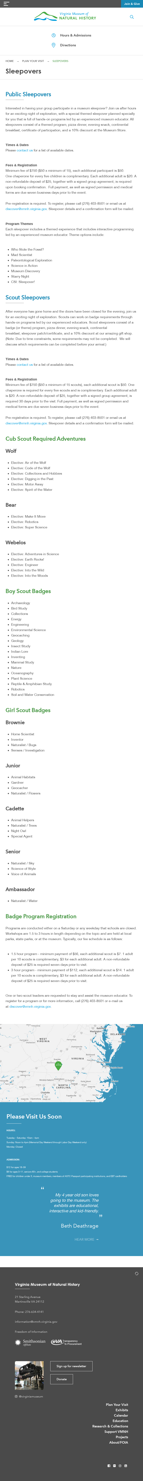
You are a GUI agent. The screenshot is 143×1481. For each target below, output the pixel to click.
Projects (122, 1437)
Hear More (85, 1239)
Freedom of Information (31, 1331)
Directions (65, 45)
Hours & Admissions (73, 35)
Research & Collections (110, 1426)
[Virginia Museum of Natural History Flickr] (115, 1466)
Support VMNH (116, 1432)
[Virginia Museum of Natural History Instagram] (120, 1466)
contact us (25, 150)
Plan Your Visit (33, 61)
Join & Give (132, 4)
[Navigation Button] (6, 4)
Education (120, 1421)
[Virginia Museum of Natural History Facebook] (109, 1466)
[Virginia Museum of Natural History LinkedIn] (125, 1466)
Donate (62, 1379)
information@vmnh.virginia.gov (36, 1321)
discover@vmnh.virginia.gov (26, 209)
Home (10, 61)
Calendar (121, 1415)
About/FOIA (118, 1442)
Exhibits (122, 1410)
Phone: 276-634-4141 (29, 1312)
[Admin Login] (133, 1274)
